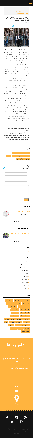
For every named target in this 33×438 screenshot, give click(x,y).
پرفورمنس (12, 322)
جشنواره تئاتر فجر (25, 156)
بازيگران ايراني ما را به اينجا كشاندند (21, 212)
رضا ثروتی (27, 307)
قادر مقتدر (20, 307)
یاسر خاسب (9, 304)
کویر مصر (19, 319)
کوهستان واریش (14, 316)
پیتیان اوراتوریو (16, 156)
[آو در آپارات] (21, 421)
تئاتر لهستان (26, 153)
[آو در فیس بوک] (7, 417)
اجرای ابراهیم (26, 319)
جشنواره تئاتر (26, 322)
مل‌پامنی (27, 159)
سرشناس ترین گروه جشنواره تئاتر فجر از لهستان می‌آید (17, 12)
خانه (27, 9)
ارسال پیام (16, 373)
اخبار (22, 9)
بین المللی (20, 328)
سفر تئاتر (13, 319)
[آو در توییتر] (12, 421)
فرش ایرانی (19, 322)
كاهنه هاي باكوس (25, 325)
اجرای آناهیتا (13, 328)
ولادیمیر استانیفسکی (17, 153)
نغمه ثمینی (18, 325)
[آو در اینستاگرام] (16, 417)
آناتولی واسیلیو (26, 300)
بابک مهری (11, 325)
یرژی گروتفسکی (20, 159)
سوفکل (6, 322)
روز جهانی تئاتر (18, 300)
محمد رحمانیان (15, 313)
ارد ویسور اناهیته (25, 331)
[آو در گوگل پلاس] (25, 417)
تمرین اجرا (27, 328)
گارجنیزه (8, 156)
